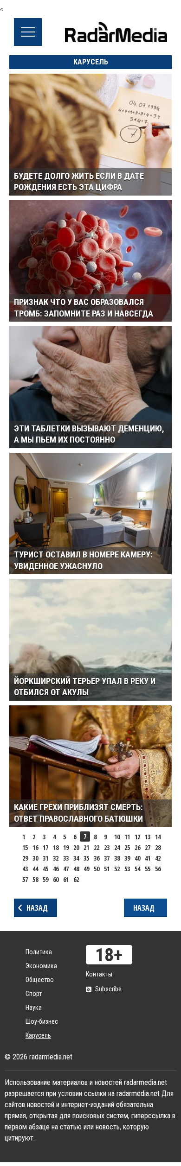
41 (147, 858)
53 (127, 868)
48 (76, 868)
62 (76, 879)
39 (127, 858)
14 (158, 836)
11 (127, 836)
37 (107, 858)
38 (117, 858)
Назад (37, 908)
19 (66, 847)
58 (35, 879)
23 (107, 847)
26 (137, 847)
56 (158, 868)
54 (137, 868)
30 (35, 858)
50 (96, 868)
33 (66, 858)
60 (55, 879)
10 (117, 836)
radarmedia (116, 32)
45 (45, 868)
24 (117, 847)
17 (45, 847)
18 (55, 847)
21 (86, 847)
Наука (34, 1007)
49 (86, 868)
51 (107, 868)
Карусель (38, 1035)
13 (147, 836)
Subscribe (108, 989)
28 (158, 847)
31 (45, 858)
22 (96, 847)
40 (137, 858)
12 (137, 836)
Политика (39, 952)
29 (25, 858)
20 (76, 847)
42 (158, 858)
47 (66, 868)
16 (35, 847)
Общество (40, 979)
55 (147, 868)
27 (147, 847)
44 (35, 868)
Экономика (41, 966)
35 (86, 858)
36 (96, 858)
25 (127, 847)
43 (25, 868)
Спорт (34, 993)
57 (25, 879)
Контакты (99, 974)
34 (76, 858)
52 (117, 868)
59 (45, 879)
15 (25, 847)
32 (55, 858)
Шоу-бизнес (42, 1021)
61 (66, 879)
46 (55, 868)
